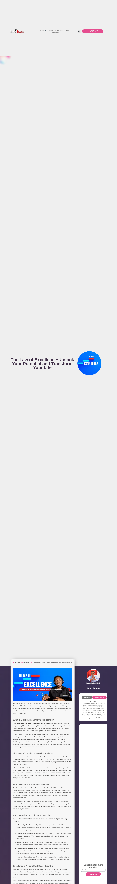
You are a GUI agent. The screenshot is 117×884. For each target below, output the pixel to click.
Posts (67, 30)
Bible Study (60, 30)
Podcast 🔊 (43, 30)
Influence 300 (55, 32)
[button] (79, 31)
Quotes (51, 30)
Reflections (26, 662)
